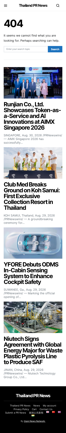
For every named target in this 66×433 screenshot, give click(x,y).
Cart (34, 409)
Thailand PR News (33, 5)
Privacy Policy (21, 409)
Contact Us (46, 409)
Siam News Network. (34, 421)
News (36, 405)
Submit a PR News (15, 412)
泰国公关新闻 (36, 412)
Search (55, 49)
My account (49, 405)
